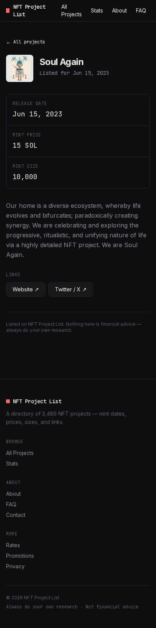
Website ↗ (25, 289)
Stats (97, 10)
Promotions (20, 555)
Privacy (15, 566)
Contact (15, 515)
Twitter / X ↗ (71, 289)
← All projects (25, 42)
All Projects (71, 10)
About (119, 10)
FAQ (141, 10)
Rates (13, 545)
